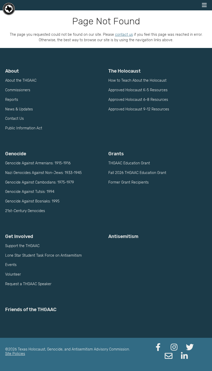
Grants (116, 154)
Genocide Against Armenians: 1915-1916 (38, 163)
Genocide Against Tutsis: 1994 (29, 192)
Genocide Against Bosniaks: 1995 (32, 201)
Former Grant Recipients (128, 182)
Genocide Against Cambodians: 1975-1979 (39, 182)
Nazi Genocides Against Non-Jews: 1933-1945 (43, 173)
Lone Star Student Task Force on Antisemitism (43, 255)
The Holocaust (124, 71)
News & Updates (19, 109)
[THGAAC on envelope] (168, 356)
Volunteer (13, 274)
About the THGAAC (20, 80)
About (12, 71)
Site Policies (15, 354)
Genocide (15, 154)
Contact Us (14, 118)
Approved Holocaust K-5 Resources (138, 90)
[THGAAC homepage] (9, 9)
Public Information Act (23, 128)
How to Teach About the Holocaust (137, 80)
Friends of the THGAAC (30, 309)
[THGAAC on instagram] (174, 347)
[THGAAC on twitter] (189, 347)
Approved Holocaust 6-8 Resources (138, 99)
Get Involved (19, 236)
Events (11, 265)
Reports (11, 99)
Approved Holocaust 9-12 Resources (138, 109)
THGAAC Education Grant (129, 163)
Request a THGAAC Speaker (28, 284)
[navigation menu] (204, 5)
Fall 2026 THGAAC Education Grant (137, 173)
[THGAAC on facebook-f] (158, 347)
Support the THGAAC (22, 246)
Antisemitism (123, 236)
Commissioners (17, 90)
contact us (124, 34)
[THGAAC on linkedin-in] (184, 356)
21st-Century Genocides (25, 211)
